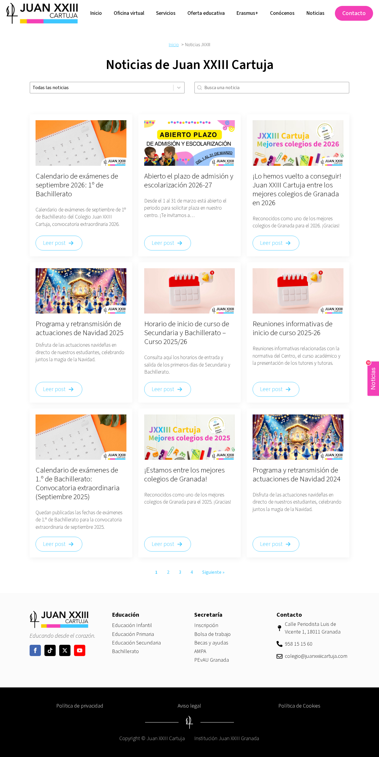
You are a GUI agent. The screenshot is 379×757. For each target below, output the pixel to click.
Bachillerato (125, 651)
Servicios (166, 13)
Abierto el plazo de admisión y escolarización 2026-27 (188, 180)
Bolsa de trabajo (212, 634)
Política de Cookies (299, 706)
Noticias (315, 13)
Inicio (96, 13)
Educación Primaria (133, 634)
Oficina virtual (129, 13)
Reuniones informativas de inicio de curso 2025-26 (293, 328)
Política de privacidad (79, 706)
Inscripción (206, 625)
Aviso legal (189, 706)
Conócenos (282, 13)
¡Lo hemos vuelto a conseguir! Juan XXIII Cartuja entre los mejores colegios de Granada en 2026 (297, 189)
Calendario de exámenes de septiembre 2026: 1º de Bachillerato (77, 185)
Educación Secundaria (136, 643)
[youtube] (79, 650)
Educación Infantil (132, 625)
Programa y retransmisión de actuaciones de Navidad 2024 (297, 474)
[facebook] (35, 650)
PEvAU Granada (211, 660)
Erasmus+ (247, 13)
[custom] (50, 650)
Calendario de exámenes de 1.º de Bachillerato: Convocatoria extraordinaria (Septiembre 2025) (78, 483)
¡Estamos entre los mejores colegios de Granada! (184, 474)
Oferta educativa (206, 13)
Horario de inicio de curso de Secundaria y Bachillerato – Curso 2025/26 (186, 332)
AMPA (200, 651)
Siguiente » (213, 572)
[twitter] (64, 650)
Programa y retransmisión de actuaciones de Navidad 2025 (79, 328)
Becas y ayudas (211, 643)
